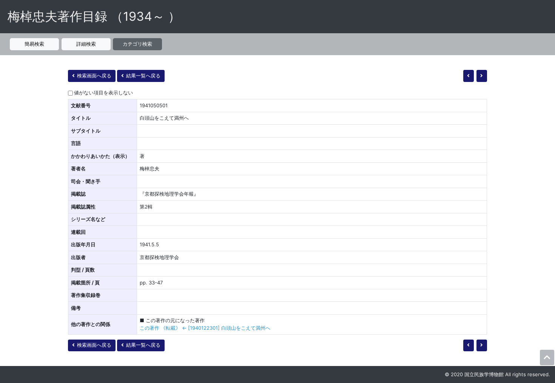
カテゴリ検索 (137, 44)
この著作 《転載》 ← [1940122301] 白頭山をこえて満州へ (205, 328)
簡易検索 (34, 44)
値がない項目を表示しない (103, 93)
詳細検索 (86, 44)
